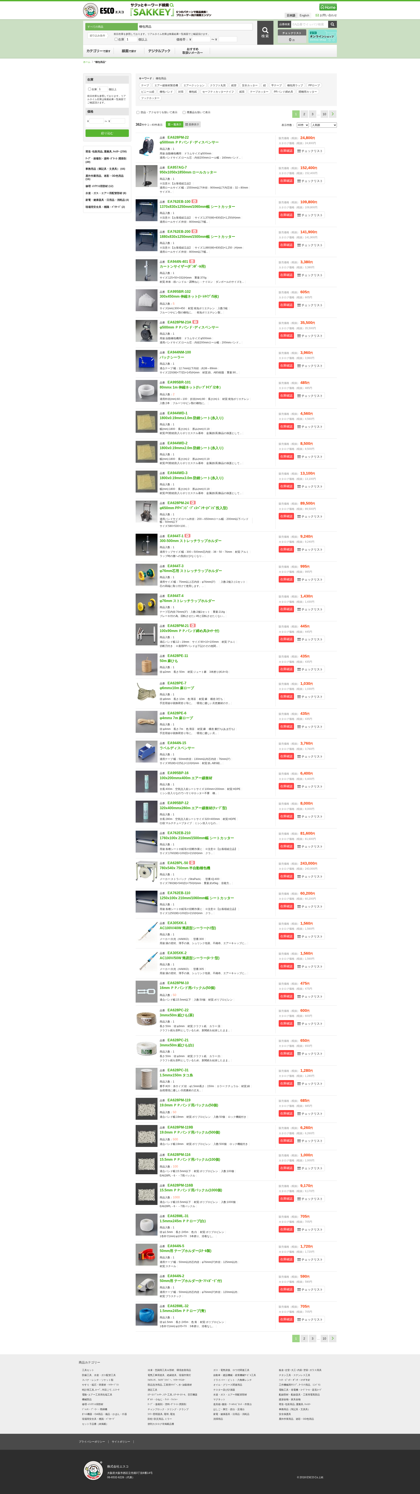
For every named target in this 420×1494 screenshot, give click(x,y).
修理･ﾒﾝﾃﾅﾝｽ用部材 (92, 1404)
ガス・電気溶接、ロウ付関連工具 (231, 1370)
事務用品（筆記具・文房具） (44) (105, 168)
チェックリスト (312, 151)
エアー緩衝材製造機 (166, 85)
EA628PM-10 (178, 983)
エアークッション (194, 85)
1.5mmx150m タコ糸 (176, 1075)
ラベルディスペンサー (177, 748)
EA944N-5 (176, 1246)
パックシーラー (172, 357)
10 (324, 114)
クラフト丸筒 (218, 85)
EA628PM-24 (178, 503)
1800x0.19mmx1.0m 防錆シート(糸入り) (191, 418)
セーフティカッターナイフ (218, 91)
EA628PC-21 (178, 1040)
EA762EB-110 (179, 893)
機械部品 (87, 1399)
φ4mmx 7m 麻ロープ (176, 718)
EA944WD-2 (177, 443)
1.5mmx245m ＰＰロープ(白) (183, 1221)
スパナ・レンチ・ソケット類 (97, 1380)
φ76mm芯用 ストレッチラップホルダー (191, 571)
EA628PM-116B (180, 1185)
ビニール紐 (147, 91)
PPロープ (314, 85)
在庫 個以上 (132, 39)
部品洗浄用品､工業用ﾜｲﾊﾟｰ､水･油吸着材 (170, 1384)
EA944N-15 (177, 743)
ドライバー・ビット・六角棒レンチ (232, 1380)
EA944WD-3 (177, 473)
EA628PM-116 (179, 1155)
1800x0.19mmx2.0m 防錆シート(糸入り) (191, 448)
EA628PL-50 (178, 863)
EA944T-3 (176, 566)
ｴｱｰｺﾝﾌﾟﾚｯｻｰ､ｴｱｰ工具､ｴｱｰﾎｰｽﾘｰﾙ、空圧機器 (172, 1394)
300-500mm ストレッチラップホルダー (191, 541)
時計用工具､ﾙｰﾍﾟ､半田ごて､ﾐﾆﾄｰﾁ (100, 1389)
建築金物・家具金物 (290, 1399)
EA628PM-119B (180, 1127)
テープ (145, 85)
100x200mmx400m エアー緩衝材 (186, 778)
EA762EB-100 (179, 201)
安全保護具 (285, 1414)
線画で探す (129, 51)
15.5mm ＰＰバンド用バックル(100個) (190, 1159)
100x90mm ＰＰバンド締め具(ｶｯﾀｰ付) (189, 631)
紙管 (233, 85)
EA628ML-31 (178, 1216)
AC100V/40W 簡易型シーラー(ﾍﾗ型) (188, 928)
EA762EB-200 (179, 231)
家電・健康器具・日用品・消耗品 (231, 1414)
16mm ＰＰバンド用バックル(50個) (187, 988)
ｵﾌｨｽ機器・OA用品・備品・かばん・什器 (104, 1414)
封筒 (181, 91)
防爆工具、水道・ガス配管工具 (99, 1375)
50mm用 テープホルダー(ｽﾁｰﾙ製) (185, 1251)
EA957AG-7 (177, 167)
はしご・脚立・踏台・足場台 (229, 1409)
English (304, 15)
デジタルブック (159, 51)
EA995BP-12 (178, 803)
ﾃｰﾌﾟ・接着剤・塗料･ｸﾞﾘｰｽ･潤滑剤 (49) (106, 160)
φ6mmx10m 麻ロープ (177, 688)
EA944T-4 (176, 596)
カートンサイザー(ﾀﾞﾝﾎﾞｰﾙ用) (183, 266)
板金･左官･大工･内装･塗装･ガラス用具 (300, 1370)
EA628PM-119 (179, 1100)
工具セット (88, 1370)
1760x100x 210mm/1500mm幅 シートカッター (197, 838)
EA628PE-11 (178, 656)
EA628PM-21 (178, 626)
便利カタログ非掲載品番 (161, 1424)
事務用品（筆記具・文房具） (294, 1409)
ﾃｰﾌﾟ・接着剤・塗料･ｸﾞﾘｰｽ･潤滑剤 (167, 1404)
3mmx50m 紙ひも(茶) (177, 1015)
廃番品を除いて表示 (198, 112)
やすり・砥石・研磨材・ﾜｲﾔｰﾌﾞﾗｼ (100, 1384)
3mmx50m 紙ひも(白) (177, 1045)
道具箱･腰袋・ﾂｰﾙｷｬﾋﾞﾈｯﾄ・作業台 (232, 1404)
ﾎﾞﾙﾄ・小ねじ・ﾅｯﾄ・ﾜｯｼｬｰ (163, 1399)
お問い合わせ (328, 15)
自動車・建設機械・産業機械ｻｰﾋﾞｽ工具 (234, 1375)
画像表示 (192, 124)
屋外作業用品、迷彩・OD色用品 (296, 1419)
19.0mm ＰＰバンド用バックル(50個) (189, 1105)
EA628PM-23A (179, 322)
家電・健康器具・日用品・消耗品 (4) (107, 199)
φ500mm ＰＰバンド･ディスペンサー (189, 142)
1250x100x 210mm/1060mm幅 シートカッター (197, 898)
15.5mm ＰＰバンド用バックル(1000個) (191, 1190)
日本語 (291, 15)
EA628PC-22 (178, 1010)
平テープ (276, 85)
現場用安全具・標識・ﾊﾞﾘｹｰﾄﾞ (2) (105, 206)
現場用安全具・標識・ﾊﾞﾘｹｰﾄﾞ (98, 1419)
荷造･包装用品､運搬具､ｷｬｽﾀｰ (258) (106, 151)
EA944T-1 (176, 536)
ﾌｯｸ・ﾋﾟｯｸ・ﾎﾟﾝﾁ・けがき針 (294, 1380)
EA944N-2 (176, 1276)
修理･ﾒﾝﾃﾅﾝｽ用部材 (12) (99, 186)
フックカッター (150, 98)
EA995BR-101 (179, 382)
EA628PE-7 (177, 683)
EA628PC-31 (178, 1070)
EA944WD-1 (177, 413)
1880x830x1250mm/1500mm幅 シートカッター (197, 236)
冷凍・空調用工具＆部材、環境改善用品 (169, 1370)
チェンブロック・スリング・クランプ (168, 1409)
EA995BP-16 (178, 773)
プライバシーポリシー (92, 1441)
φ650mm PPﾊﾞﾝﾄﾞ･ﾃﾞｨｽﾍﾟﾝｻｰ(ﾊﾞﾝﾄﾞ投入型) (194, 508)
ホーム (86, 62)
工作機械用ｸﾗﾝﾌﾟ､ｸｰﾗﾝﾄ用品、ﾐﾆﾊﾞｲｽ (299, 1384)
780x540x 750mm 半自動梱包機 (185, 868)
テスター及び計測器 (224, 1389)
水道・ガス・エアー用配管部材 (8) (106, 193)
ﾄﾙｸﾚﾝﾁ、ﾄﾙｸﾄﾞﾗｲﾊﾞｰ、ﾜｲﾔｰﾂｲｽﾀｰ (166, 1380)
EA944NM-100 (179, 352)
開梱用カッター (308, 91)
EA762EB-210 (179, 833)
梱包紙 (193, 91)
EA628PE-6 (177, 713)
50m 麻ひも (169, 661)
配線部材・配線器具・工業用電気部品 (299, 1394)
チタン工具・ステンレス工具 (294, 1375)
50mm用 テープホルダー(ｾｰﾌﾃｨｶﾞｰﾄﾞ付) (191, 1281)
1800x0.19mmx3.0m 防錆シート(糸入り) (191, 478)
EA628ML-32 (178, 1306)
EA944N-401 (178, 261)
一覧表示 (174, 124)
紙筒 (242, 91)
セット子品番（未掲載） (95, 1424)
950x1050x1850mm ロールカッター (188, 172)
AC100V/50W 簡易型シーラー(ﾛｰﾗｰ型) (189, 958)
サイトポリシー (121, 1441)
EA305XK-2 (177, 953)
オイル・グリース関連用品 (227, 1384)
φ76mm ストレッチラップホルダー (187, 601)
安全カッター (250, 85)
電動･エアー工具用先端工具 (97, 1394)
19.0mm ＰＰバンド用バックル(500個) (190, 1132)
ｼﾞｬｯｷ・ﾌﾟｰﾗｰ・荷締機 (94, 1409)
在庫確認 (286, 150)
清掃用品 (218, 1419)
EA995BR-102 (179, 291)
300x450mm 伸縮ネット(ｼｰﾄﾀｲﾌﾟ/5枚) (189, 296)
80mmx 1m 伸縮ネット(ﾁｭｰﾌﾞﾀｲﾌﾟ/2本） (191, 387)
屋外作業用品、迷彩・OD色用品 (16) (105, 177)
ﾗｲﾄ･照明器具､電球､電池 (161, 1414)
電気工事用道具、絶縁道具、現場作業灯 (169, 1375)
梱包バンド (166, 91)
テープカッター (259, 91)
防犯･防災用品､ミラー (160, 1419)
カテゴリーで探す (98, 51)
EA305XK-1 (177, 923)
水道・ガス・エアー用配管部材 (230, 1394)
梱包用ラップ (295, 85)
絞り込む (107, 133)
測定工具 (152, 1389)
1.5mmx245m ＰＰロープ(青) (183, 1311)
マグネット (219, 1399)
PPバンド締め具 (283, 91)
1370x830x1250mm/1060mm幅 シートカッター (197, 206)
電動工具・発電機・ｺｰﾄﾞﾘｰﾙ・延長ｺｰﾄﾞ (300, 1389)
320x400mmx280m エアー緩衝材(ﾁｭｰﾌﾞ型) (193, 808)
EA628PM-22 (178, 137)
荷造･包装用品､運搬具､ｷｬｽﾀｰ (295, 1404)
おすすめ (192, 51)
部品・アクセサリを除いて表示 (158, 112)
